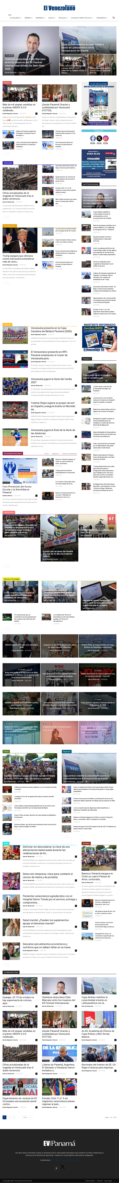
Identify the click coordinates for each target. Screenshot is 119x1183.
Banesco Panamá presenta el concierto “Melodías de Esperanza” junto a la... (65, 495)
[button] (113, 18)
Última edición (90, 1181)
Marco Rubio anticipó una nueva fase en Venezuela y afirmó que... (66, 201)
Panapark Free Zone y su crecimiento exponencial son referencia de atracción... (104, 936)
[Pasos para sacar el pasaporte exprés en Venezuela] (99, 373)
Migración (55, 453)
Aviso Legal (108, 1181)
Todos (46, 453)
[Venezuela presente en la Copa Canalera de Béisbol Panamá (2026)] (15, 335)
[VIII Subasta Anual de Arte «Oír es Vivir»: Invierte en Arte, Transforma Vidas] (87, 914)
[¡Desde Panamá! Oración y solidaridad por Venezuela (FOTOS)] (102, 64)
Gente (6, 752)
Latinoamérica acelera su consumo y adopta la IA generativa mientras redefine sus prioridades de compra (59, 594)
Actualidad (14, 18)
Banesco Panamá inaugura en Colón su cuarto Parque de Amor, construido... (65, 461)
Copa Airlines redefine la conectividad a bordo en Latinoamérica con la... (94, 1000)
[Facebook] (56, 1168)
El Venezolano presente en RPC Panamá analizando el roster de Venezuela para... (49, 355)
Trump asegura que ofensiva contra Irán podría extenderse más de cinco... (18, 258)
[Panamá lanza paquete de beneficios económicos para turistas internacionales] (59, 703)
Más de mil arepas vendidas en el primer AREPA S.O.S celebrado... (19, 107)
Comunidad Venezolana (13, 453)
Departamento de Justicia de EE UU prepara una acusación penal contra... (65, 179)
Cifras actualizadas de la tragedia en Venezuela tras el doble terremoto (18, 196)
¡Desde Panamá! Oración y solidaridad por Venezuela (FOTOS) (56, 107)
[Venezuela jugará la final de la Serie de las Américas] (15, 437)
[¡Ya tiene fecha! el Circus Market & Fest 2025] (97, 526)
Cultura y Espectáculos (81, 18)
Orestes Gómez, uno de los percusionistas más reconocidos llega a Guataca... (105, 925)
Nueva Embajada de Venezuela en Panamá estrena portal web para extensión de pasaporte (104, 434)
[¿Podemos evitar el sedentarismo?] (59, 732)
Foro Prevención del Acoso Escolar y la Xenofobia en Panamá (64, 144)
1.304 (25, 1117)
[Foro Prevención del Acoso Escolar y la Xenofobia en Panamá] (48, 145)
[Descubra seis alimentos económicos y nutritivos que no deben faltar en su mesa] (11, 951)
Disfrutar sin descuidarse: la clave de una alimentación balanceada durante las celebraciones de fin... (46, 850)
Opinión (28, 18)
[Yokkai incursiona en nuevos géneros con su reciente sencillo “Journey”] (97, 675)
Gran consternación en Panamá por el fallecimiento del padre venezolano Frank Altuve (104, 446)
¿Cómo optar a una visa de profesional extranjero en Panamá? (102, 389)
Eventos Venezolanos (69, 453)
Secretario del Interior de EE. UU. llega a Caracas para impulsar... (99, 1066)
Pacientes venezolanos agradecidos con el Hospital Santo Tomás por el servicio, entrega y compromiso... (50, 899)
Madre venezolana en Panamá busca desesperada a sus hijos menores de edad (103, 457)
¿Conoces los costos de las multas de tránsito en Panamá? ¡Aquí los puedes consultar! (104, 400)
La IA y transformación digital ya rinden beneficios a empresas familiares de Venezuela (19, 595)
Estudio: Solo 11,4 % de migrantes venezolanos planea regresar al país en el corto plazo (104, 312)
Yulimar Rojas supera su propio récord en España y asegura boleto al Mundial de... (53, 406)
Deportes (39, 18)
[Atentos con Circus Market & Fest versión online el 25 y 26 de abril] (97, 732)
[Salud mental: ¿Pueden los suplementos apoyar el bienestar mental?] (11, 927)
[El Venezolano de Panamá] (59, 7)
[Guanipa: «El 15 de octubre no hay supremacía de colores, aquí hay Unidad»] (20, 985)
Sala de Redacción (11, 72)
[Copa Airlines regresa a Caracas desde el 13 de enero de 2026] (97, 703)
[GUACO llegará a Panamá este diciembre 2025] (21, 646)
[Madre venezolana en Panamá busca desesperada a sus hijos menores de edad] (86, 457)
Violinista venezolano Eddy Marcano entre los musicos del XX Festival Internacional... (58, 1000)
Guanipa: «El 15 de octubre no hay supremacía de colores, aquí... (18, 1000)
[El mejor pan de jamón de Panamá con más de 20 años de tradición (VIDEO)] (59, 538)
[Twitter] (62, 1167)
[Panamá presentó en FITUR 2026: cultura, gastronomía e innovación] (21, 703)
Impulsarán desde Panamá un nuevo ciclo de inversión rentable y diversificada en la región (98, 602)
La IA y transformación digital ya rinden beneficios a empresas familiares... (26, 144)
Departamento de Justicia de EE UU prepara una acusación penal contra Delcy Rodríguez (104, 300)
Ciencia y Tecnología (11, 579)
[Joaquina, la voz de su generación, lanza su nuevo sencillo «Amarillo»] (59, 646)
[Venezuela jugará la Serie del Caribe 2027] (15, 386)
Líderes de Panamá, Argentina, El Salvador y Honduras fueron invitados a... (26, 133)
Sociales (62, 18)
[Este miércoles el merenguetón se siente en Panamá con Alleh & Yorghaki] (59, 675)
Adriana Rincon (7, 495)
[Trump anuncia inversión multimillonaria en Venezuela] (48, 473)
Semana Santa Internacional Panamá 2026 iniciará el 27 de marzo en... (65, 133)
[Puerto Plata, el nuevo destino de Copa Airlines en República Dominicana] (97, 646)
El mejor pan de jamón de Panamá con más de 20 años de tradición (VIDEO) (58, 553)
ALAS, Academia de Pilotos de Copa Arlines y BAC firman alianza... (98, 1034)
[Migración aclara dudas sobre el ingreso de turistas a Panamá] (86, 411)
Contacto (100, 1181)
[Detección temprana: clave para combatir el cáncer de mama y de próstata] (11, 881)
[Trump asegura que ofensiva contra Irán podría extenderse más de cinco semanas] (20, 240)
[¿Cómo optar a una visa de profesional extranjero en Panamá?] (86, 388)
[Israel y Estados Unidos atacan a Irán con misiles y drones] (48, 243)
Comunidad (100, 18)
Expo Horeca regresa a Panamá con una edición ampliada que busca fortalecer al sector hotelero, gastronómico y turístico (21, 529)
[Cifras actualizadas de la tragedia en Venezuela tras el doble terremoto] (20, 177)
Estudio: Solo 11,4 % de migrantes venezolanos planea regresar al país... (66, 190)
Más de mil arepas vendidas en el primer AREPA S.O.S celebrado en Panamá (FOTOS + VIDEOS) (104, 227)
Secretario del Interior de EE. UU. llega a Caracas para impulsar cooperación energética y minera (104, 289)
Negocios (66, 752)
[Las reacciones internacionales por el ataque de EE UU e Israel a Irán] (48, 232)
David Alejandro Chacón (10, 113)
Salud (50, 18)
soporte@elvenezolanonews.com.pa (65, 1160)
